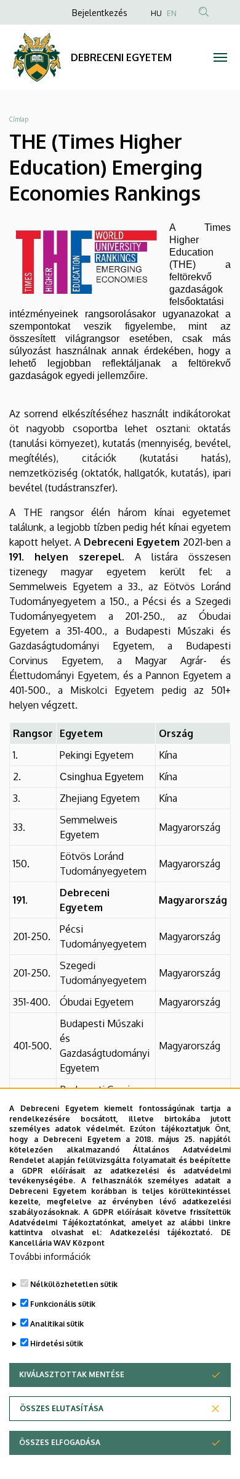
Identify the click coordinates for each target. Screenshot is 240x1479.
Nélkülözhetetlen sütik (74, 1284)
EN (172, 13)
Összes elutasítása (61, 1408)
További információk (49, 1256)
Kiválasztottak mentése (71, 1374)
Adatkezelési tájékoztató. (161, 1232)
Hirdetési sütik (56, 1343)
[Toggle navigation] (220, 57)
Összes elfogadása (59, 1442)
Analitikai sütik (57, 1323)
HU (156, 13)
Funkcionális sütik (62, 1304)
